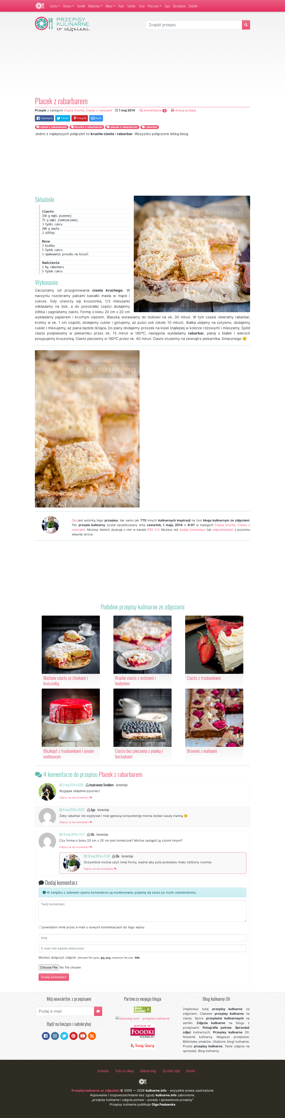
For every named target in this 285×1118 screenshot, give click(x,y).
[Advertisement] (142, 64)
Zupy (167, 5)
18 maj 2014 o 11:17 (73, 834)
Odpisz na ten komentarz (74, 797)
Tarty (141, 5)
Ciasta (53, 5)
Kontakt (190, 1070)
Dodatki (193, 5)
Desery (67, 5)
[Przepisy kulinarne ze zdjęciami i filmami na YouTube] (83, 1035)
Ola (74, 520)
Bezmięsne (179, 5)
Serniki (81, 5)
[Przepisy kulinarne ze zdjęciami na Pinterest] (73, 1035)
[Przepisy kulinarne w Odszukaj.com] (142, 1018)
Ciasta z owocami (99, 110)
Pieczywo (153, 5)
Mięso (108, 5)
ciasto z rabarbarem (53, 127)
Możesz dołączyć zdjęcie (89, 957)
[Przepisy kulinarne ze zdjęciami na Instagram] (55, 1035)
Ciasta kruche (74, 110)
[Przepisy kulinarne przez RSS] (92, 1035)
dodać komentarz (193, 530)
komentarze (154, 110)
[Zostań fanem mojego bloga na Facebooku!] (46, 1035)
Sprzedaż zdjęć (171, 1070)
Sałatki (131, 5)
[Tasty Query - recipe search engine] (142, 1045)
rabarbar (151, 127)
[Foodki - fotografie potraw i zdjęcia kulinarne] (142, 1031)
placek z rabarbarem (124, 127)
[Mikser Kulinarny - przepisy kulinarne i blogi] (142, 1009)
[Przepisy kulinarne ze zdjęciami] (40, 6)
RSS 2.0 (153, 530)
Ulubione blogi (148, 1070)
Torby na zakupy (124, 1070)
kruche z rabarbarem (88, 127)
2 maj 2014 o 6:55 (72, 785)
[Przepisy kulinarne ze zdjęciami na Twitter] (64, 1035)
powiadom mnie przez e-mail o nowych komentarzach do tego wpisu (93, 927)
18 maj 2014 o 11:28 (98, 856)
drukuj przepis (185, 110)
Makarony (94, 5)
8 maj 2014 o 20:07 (73, 809)
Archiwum (103, 1070)
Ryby (121, 5)
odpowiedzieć (222, 530)
